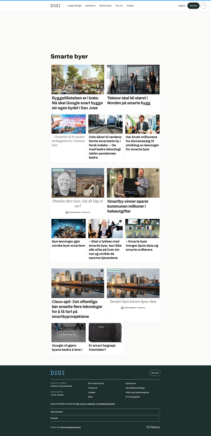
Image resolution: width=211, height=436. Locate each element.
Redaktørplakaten (107, 404)
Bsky (90, 397)
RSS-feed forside (96, 383)
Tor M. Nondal (57, 395)
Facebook (92, 388)
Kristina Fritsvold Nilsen (61, 386)
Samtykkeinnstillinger (135, 388)
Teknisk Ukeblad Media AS (70, 427)
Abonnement (57, 412)
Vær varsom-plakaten (85, 404)
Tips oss (155, 373)
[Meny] (203, 6)
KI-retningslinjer (133, 397)
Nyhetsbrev (131, 383)
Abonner (193, 6)
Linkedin (91, 392)
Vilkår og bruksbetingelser (137, 392)
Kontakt (54, 418)
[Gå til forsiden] (55, 5)
